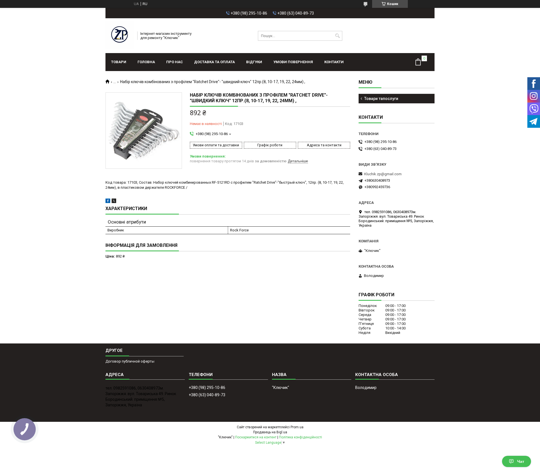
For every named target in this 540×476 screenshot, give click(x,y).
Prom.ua (297, 427)
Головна (146, 62)
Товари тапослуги (381, 98)
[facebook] (107, 202)
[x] (114, 202)
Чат (520, 461)
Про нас (174, 62)
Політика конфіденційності (300, 437)
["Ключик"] (119, 35)
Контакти (334, 62)
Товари (118, 62)
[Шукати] (337, 36)
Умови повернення (293, 62)
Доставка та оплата (214, 62)
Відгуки (254, 62)
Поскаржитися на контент (255, 437)
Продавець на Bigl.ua (270, 432)
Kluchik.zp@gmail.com (383, 174)
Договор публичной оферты (129, 361)
